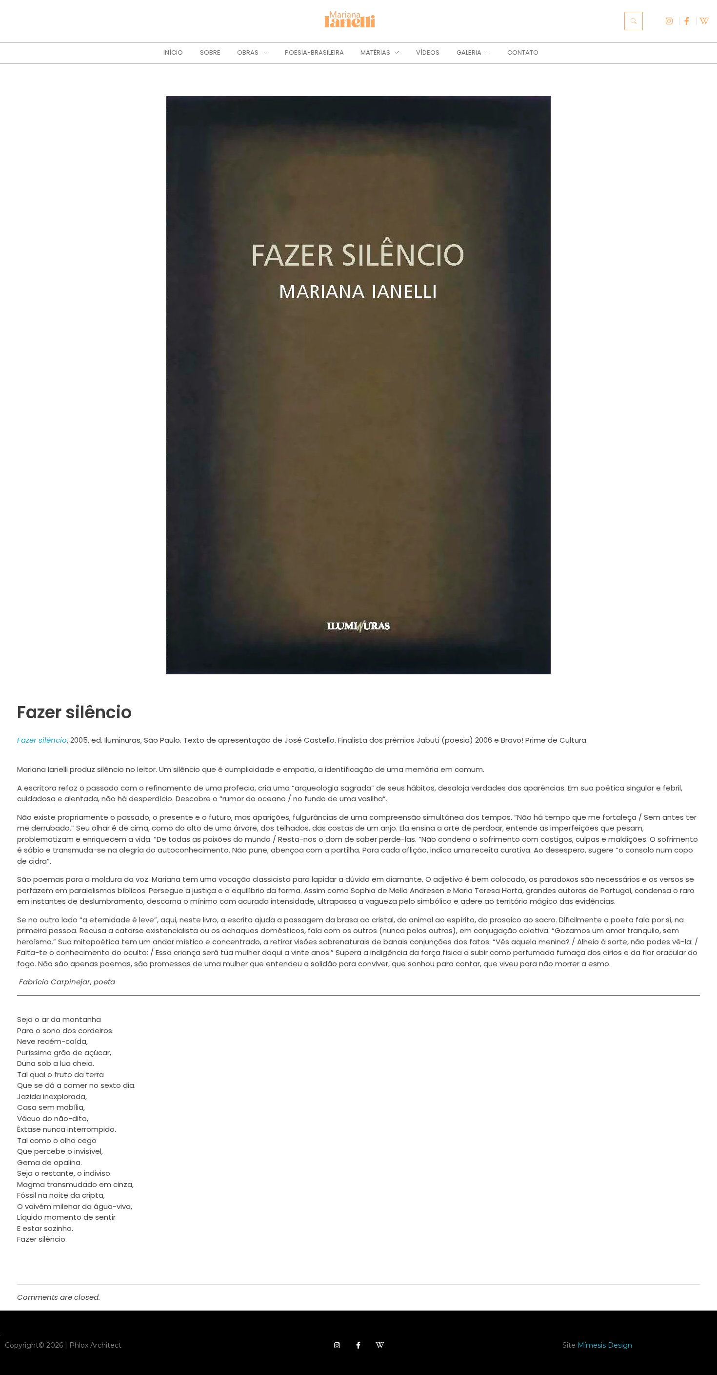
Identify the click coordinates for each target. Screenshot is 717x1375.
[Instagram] (337, 1345)
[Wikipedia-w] (380, 1345)
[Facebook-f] (358, 1345)
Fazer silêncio (42, 740)
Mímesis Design (605, 1345)
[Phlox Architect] (351, 22)
